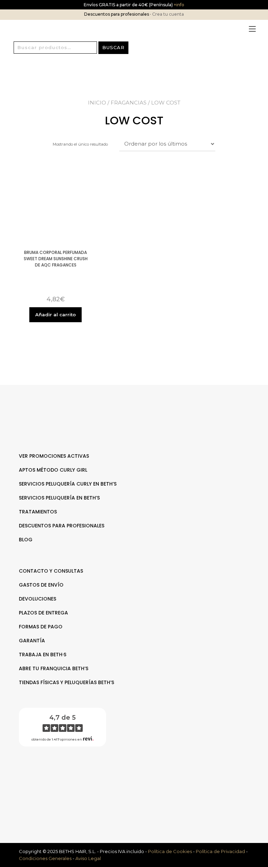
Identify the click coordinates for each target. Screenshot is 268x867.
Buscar (113, 47)
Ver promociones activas (54, 455)
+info (178, 4)
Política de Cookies (170, 851)
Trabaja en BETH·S (42, 654)
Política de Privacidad (220, 851)
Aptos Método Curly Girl (53, 469)
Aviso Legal (88, 858)
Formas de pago (40, 626)
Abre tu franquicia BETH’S (53, 668)
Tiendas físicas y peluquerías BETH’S (66, 682)
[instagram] (137, 774)
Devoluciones (37, 598)
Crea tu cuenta (168, 14)
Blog (25, 539)
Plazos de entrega (43, 612)
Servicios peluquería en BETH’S (59, 497)
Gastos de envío (41, 584)
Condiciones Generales (45, 858)
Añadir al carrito (55, 314)
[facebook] (130, 774)
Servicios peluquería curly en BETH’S (68, 483)
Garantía (32, 640)
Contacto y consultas (51, 570)
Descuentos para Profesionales (61, 525)
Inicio (97, 102)
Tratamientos (38, 511)
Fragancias (129, 102)
